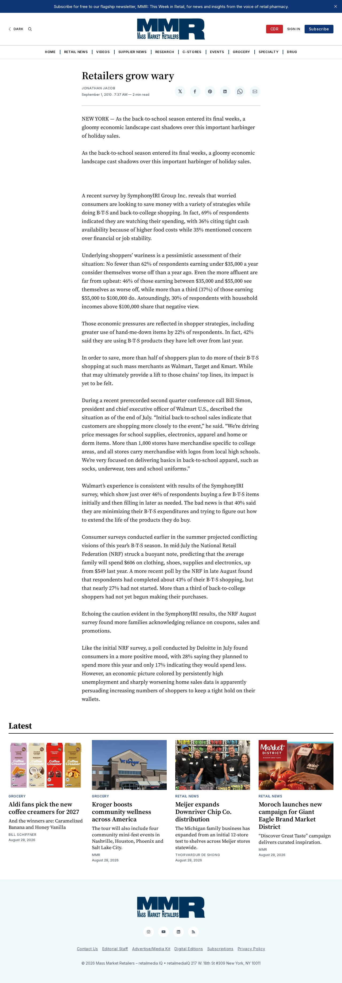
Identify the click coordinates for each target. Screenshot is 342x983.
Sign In (293, 29)
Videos (103, 52)
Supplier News (132, 52)
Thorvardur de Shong (197, 855)
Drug (292, 52)
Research (164, 52)
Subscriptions (220, 948)
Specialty (268, 52)
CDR (274, 29)
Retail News (76, 52)
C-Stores (191, 52)
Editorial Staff (115, 948)
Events (217, 52)
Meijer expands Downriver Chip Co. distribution (203, 812)
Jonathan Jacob (98, 88)
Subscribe (319, 29)
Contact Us (87, 948)
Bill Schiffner (23, 835)
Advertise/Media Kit (151, 948)
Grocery (241, 52)
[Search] (30, 29)
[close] (335, 6)
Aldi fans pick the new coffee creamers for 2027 (44, 808)
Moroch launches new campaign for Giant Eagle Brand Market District (290, 815)
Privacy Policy (251, 948)
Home (50, 52)
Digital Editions (188, 948)
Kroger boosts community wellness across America (121, 812)
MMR (96, 855)
